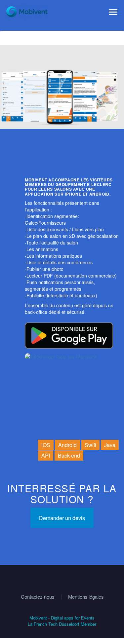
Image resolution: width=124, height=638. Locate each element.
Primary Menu (113, 12)
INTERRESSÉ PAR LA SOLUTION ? (62, 493)
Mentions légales (85, 596)
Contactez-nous (37, 596)
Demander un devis (62, 518)
